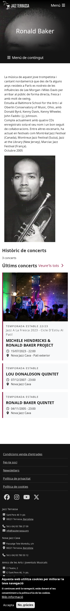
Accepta (8, 605)
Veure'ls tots (49, 265)
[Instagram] (16, 498)
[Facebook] (6, 498)
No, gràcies (25, 604)
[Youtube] (26, 498)
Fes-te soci (10, 462)
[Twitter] (36, 498)
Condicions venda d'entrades (22, 454)
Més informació (12, 597)
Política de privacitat (17, 479)
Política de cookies (15, 487)
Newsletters (11, 470)
